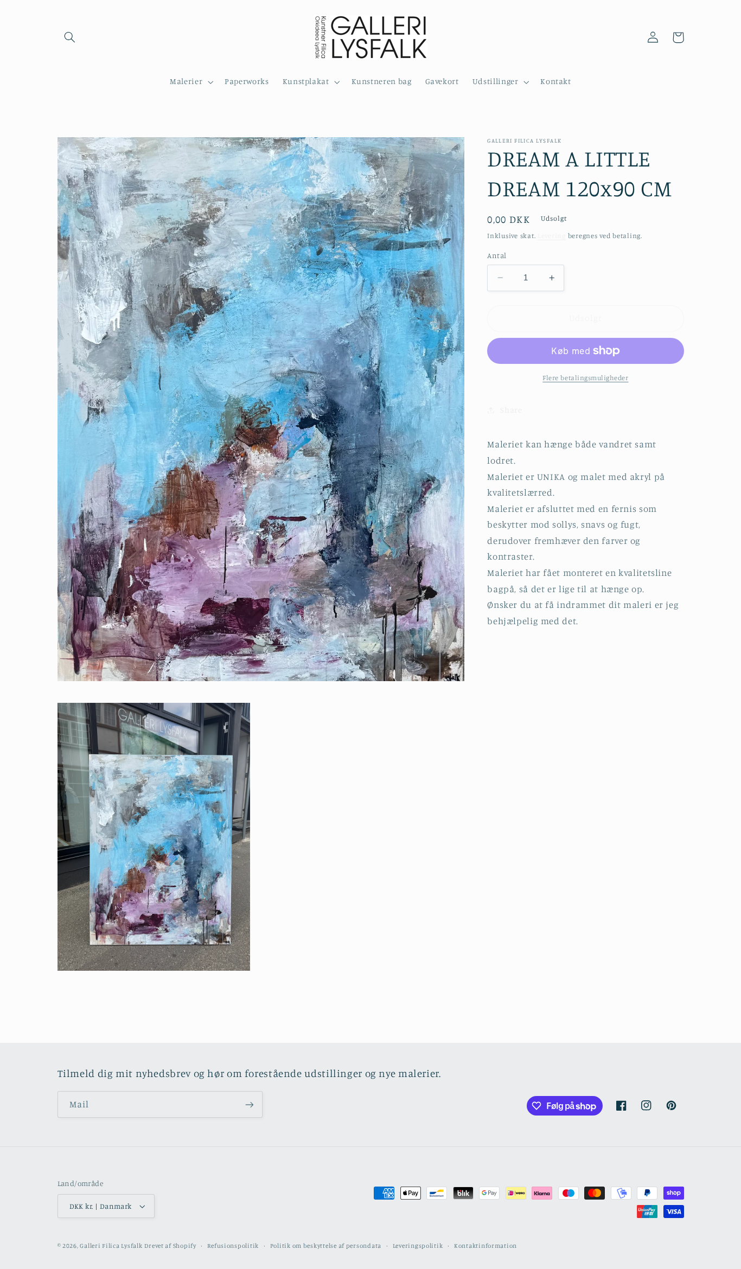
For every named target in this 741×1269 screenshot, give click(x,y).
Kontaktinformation (485, 1245)
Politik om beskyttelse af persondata (325, 1245)
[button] (70, 37)
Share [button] (511, 409)
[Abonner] (249, 1104)
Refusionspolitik (233, 1245)
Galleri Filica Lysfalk (111, 1245)
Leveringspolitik (418, 1245)
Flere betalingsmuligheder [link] (585, 378)
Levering (552, 236)
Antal (496, 255)
